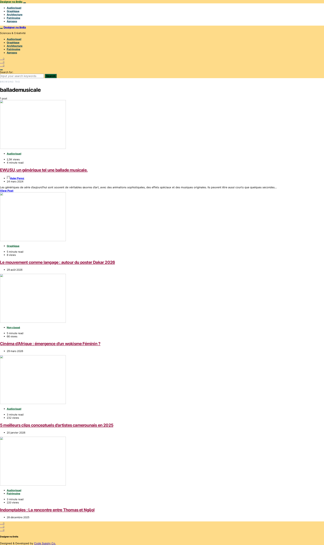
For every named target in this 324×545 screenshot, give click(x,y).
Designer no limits (11, 1)
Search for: (6, 72)
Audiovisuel (14, 7)
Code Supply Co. (45, 543)
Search (50, 76)
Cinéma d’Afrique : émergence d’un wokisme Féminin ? (50, 343)
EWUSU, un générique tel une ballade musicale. (44, 170)
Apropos (12, 21)
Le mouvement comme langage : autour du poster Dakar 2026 (57, 262)
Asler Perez (17, 178)
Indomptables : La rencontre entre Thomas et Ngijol (47, 509)
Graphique (13, 11)
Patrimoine (13, 18)
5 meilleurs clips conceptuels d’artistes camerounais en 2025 (56, 425)
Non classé (13, 327)
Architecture (14, 14)
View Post (6, 190)
